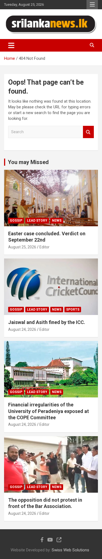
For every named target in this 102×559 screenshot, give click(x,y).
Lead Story (37, 220)
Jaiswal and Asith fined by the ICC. (46, 322)
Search (88, 132)
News (56, 220)
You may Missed (28, 162)
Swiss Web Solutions (70, 550)
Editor (44, 247)
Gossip (16, 220)
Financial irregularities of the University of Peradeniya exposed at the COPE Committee (48, 411)
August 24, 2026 (22, 329)
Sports (72, 309)
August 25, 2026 (22, 247)
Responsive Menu (92, 4)
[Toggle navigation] (11, 45)
